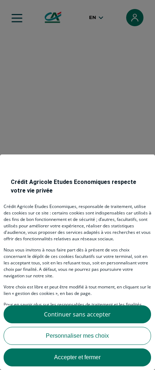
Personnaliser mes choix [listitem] (77, 336)
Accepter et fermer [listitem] (77, 357)
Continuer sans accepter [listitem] (77, 314)
